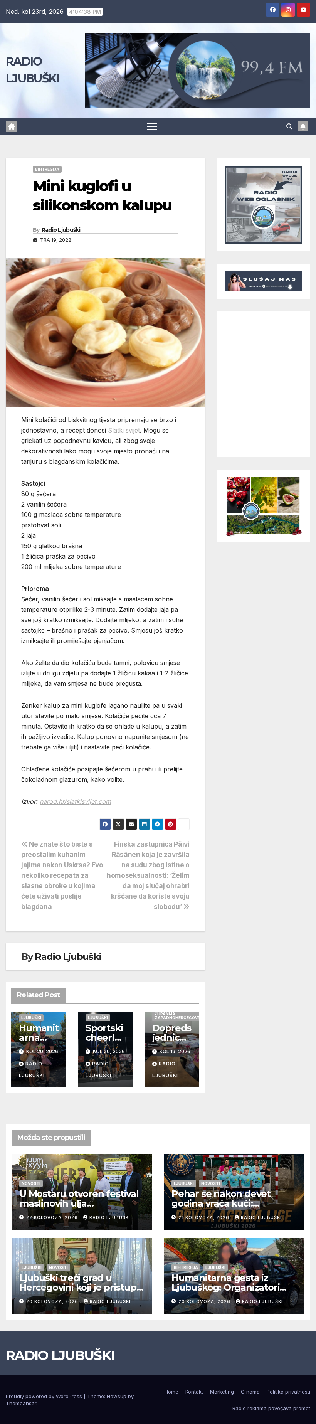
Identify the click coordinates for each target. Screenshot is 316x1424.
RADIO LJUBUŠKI (60, 1355)
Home (171, 1392)
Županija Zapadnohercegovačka (182, 1016)
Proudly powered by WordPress (45, 1396)
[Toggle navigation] (152, 126)
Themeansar (21, 1403)
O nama (250, 1392)
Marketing (222, 1392)
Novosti (31, 1183)
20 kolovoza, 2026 (53, 1301)
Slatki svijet (124, 430)
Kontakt (194, 1392)
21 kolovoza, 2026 (204, 1217)
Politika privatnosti (288, 1392)
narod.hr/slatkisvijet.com (75, 801)
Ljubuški (31, 1017)
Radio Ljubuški (61, 229)
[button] (289, 126)
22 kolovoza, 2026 (52, 1217)
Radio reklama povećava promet (271, 1408)
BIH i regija (47, 169)
